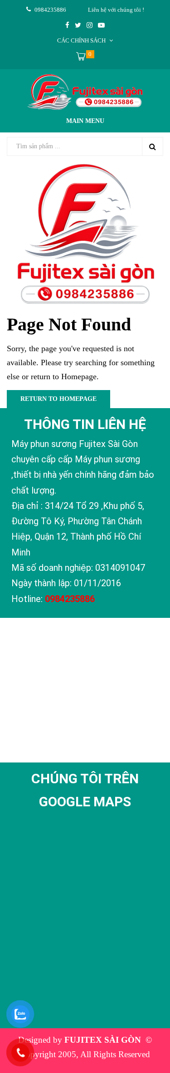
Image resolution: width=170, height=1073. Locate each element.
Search (152, 146)
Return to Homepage (58, 398)
